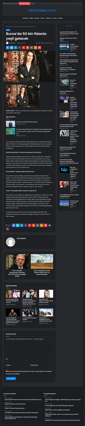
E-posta (8, 365)
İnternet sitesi (34, 365)
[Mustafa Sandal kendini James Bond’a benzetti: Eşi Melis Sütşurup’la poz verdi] (29, 294)
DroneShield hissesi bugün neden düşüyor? (68, 154)
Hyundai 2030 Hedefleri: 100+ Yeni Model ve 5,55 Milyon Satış (69, 33)
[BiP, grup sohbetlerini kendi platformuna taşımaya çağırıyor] (64, 170)
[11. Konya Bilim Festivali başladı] (29, 312)
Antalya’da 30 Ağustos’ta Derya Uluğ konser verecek (46, 300)
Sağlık (42, 18)
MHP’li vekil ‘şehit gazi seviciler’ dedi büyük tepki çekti (74, 185)
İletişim (60, 18)
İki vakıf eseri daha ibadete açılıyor (27, 122)
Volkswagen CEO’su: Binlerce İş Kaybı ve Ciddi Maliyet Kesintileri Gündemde (74, 136)
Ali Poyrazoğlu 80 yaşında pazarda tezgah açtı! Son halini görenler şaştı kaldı (13, 320)
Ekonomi (36, 18)
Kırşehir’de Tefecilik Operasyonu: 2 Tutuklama (68, 68)
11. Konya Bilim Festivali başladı (29, 318)
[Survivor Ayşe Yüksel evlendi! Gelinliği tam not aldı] (13, 294)
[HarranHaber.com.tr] (42, 10)
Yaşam (55, 18)
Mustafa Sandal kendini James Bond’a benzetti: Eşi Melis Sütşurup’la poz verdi (29, 301)
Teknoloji (49, 18)
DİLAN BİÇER (12, 43)
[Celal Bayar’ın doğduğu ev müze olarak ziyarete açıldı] (46, 312)
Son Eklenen (69, 26)
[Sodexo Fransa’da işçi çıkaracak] (64, 47)
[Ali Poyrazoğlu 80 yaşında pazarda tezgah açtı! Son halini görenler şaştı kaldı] (13, 312)
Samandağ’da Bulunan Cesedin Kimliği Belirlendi (69, 195)
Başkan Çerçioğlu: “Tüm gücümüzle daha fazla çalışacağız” (74, 102)
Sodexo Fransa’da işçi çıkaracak (39, 3)
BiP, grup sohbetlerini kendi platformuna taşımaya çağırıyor (74, 172)
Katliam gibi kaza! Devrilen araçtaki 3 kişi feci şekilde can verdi (74, 115)
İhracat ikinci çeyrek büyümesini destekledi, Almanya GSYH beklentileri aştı (69, 161)
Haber (31, 18)
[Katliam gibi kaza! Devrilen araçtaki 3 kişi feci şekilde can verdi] (64, 114)
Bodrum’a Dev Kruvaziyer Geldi (74, 202)
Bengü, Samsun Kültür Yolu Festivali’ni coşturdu (68, 148)
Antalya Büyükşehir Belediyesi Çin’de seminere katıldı (69, 125)
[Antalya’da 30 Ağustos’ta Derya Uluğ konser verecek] (46, 294)
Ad (7, 359)
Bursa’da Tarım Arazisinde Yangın (73, 82)
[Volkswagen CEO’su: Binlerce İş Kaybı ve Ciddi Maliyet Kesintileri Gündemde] (64, 133)
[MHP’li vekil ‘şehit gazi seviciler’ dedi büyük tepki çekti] (64, 184)
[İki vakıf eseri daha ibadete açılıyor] (10, 124)
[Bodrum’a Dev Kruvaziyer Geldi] (64, 203)
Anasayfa (25, 18)
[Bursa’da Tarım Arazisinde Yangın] (64, 82)
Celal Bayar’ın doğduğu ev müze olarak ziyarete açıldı (45, 319)
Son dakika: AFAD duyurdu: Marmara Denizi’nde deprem (68, 54)
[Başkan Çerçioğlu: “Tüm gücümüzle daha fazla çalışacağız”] (64, 100)
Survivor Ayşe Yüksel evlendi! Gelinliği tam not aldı (12, 300)
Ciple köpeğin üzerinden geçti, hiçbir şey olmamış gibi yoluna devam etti (69, 61)
